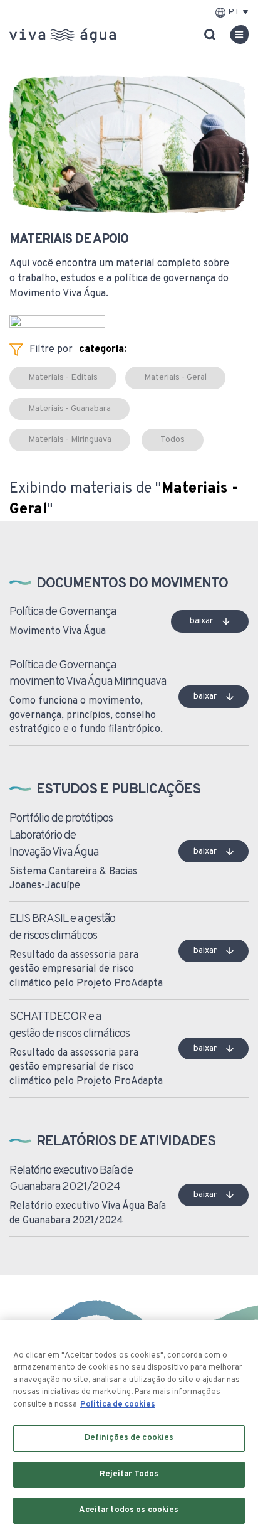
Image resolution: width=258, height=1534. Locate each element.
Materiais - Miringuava (69, 439)
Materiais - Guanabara (69, 409)
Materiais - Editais (63, 377)
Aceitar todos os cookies (128, 1510)
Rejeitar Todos (129, 1474)
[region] (129, 1427)
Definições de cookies (129, 1438)
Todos (172, 439)
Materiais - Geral (175, 377)
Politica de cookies (117, 1405)
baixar (201, 621)
